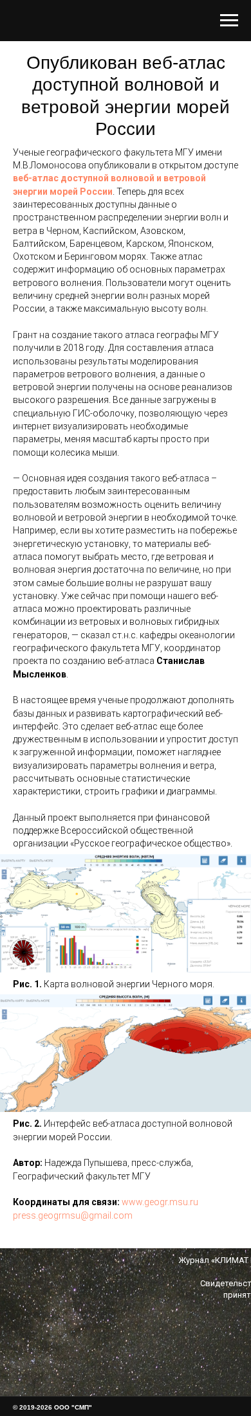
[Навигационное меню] (229, 20)
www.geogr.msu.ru (160, 1202)
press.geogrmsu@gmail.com (73, 1215)
